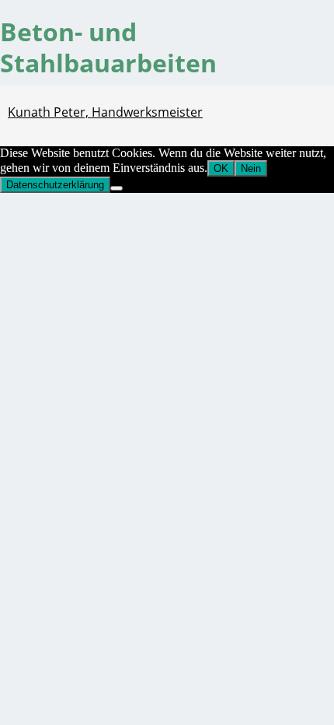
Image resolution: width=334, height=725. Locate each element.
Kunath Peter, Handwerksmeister (105, 112)
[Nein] (116, 188)
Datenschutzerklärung (55, 185)
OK (221, 168)
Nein (251, 168)
